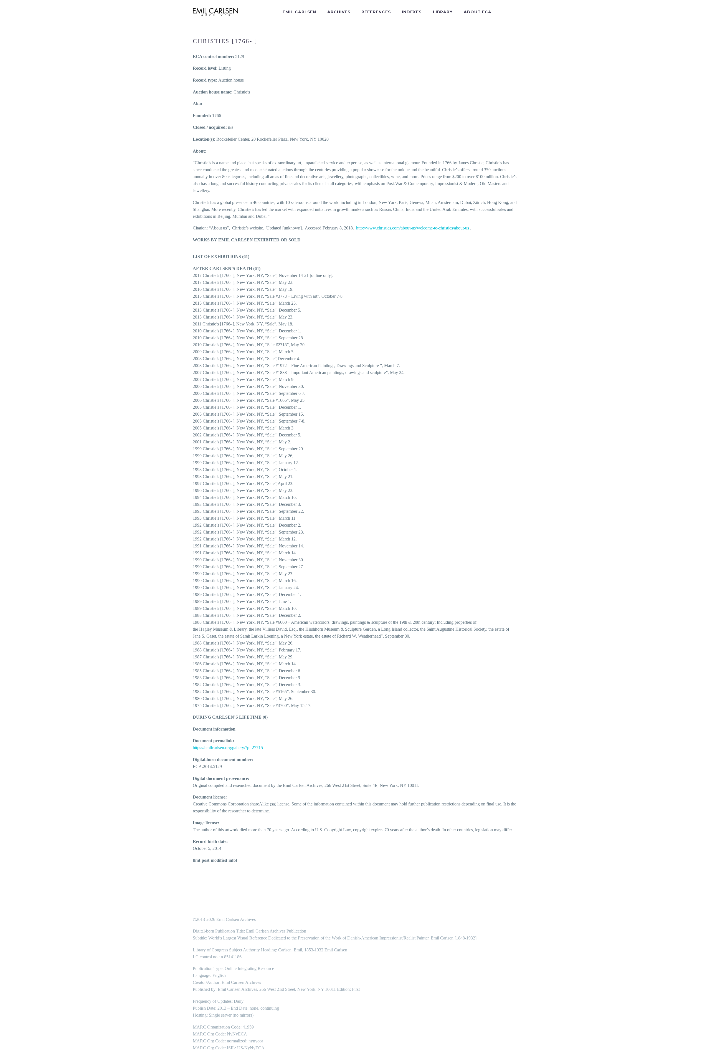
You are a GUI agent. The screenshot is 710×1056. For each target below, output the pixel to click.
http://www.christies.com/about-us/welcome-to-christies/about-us (412, 228)
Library (443, 11)
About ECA (477, 11)
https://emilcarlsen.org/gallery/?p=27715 (228, 747)
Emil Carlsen (299, 11)
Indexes (412, 11)
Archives (338, 11)
